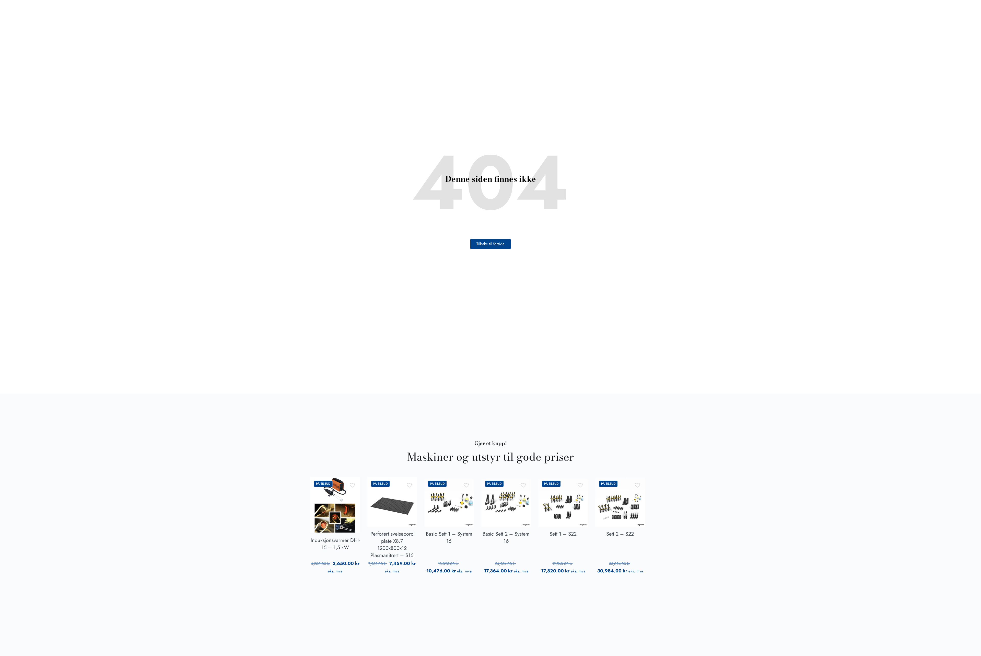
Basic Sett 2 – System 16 (506, 537)
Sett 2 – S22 (620, 534)
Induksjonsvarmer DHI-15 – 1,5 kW (335, 544)
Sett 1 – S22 (563, 534)
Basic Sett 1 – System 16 (449, 537)
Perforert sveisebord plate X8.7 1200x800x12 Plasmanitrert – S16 (392, 544)
